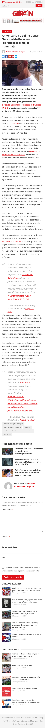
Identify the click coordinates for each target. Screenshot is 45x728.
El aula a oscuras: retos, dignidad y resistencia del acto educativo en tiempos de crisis (25, 625)
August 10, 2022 (27, 419)
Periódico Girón (14, 718)
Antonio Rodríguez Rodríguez (14, 424)
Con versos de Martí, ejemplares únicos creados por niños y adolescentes (27, 601)
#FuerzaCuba (19, 407)
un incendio (14, 123)
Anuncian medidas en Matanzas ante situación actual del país (26, 678)
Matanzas (7, 434)
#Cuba (27, 295)
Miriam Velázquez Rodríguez (15, 52)
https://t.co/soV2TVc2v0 (18, 299)
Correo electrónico (10, 547)
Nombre (6, 537)
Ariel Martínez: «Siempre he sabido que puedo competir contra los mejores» (26, 589)
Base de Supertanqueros (12, 427)
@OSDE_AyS (27, 274)
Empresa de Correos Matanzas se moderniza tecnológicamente (25, 612)
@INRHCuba (13, 278)
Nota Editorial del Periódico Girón (24, 688)
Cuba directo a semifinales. (22, 665)
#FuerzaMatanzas (16, 295)
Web (3, 557)
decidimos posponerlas (12, 241)
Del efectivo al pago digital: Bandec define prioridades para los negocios (28, 472)
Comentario (7, 509)
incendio (28, 427)
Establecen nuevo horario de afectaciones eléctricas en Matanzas (26, 701)
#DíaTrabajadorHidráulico (20, 400)
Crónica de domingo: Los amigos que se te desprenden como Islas (27, 655)
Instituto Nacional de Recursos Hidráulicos (18, 431)
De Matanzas (7, 31)
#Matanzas (25, 382)
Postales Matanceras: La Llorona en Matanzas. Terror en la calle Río (28, 462)
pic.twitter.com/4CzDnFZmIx (20, 410)
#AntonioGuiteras (16, 396)
